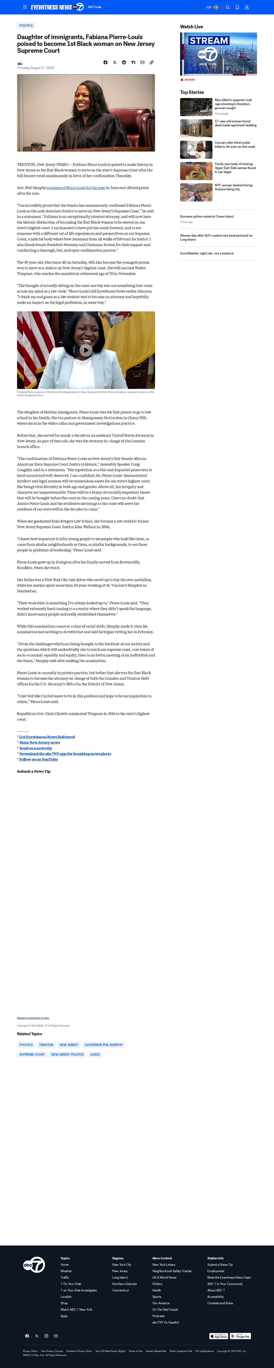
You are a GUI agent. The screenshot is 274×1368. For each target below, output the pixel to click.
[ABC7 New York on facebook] (27, 1336)
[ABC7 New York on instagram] (46, 1336)
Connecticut (120, 1290)
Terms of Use (136, 1351)
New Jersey (120, 1271)
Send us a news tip (35, 747)
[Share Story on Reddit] (124, 62)
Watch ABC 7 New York (76, 1309)
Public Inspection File (180, 1351)
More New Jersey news (39, 742)
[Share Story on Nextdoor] (133, 62)
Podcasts (158, 1316)
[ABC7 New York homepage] (57, 7)
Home (65, 1264)
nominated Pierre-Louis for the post (76, 187)
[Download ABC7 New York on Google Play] (240, 1336)
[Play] (218, 54)
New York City (121, 1264)
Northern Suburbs (124, 1284)
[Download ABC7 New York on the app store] (218, 1336)
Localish (66, 1296)
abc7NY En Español (165, 1322)
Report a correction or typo (33, 1018)
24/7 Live (94, 7)
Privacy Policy (30, 1351)
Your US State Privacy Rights (110, 1351)
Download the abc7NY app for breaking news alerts (65, 753)
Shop (64, 1303)
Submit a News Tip (220, 1264)
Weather (66, 1271)
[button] (25, 7)
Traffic (65, 1277)
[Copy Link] (151, 62)
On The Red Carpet (165, 1309)
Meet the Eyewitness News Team (229, 1277)
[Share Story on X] (114, 62)
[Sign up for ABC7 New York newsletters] (56, 1336)
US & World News (164, 1277)
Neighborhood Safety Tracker (172, 1271)
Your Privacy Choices (52, 1351)
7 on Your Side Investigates (78, 1290)
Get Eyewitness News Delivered (47, 736)
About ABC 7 (216, 1290)
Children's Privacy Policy (79, 1351)
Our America (160, 1303)
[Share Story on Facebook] (105, 62)
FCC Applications (204, 1351)
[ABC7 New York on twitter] (37, 1336)
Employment (215, 1271)
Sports (156, 1296)
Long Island (119, 1277)
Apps (64, 1316)
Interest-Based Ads (156, 1351)
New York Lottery (164, 1264)
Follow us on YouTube (38, 759)
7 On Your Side (71, 1284)
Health (156, 1290)
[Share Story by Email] (142, 62)
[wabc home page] (34, 1265)
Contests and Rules (220, 1303)
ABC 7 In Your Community (225, 1284)
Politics (157, 1284)
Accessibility (215, 1296)
